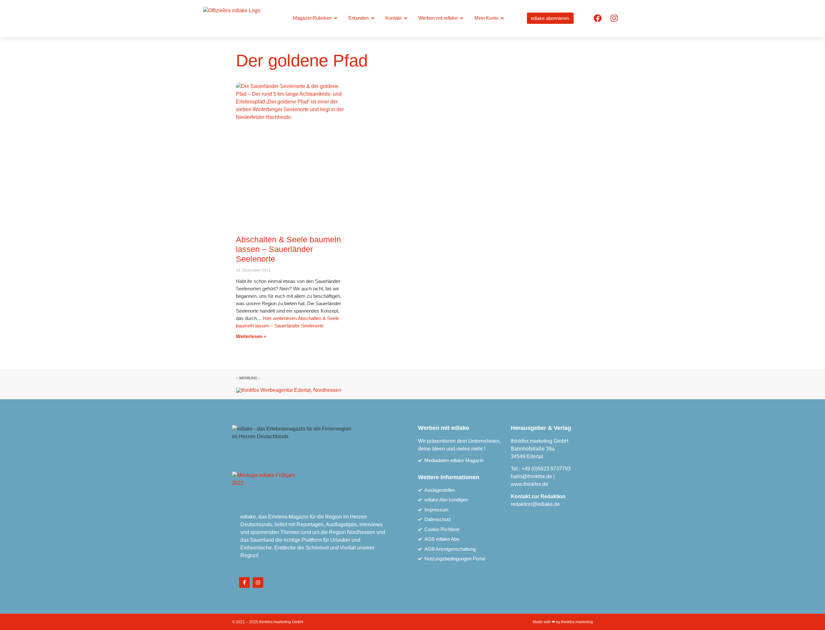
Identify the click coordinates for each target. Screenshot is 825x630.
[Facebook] (597, 18)
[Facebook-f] (244, 582)
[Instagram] (614, 18)
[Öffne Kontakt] (405, 18)
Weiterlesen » (251, 336)
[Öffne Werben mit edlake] (461, 18)
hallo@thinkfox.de (531, 476)
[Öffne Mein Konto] (502, 18)
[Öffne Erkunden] (372, 18)
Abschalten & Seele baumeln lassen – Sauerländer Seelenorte (288, 249)
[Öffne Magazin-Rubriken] (335, 18)
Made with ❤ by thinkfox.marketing (563, 622)
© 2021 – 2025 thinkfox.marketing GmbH (267, 622)
